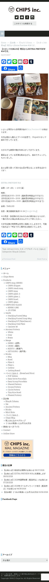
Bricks (8, 354)
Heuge (8, 340)
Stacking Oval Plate (16, 324)
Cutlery (11, 368)
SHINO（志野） (14, 343)
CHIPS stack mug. (15, 288)
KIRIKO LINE (13, 307)
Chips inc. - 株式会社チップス (24, 9)
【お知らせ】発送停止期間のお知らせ (18, 470)
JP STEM (12, 310)
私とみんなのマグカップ (16, 420)
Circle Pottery (14, 389)
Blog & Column (19, 251)
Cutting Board (14, 370)
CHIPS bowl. (13, 299)
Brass (10, 337)
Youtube (22, 17)
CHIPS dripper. (14, 285)
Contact (6, 430)
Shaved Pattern (15, 384)
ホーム (6, 273)
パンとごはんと (39, 249)
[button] (2, 34)
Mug (10, 357)
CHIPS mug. (13, 291)
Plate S (11, 362)
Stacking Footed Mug (17, 315)
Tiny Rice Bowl (14, 392)
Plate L (11, 365)
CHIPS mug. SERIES (14, 283)
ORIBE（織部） (14, 346)
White (10, 332)
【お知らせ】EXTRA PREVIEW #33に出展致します (24, 473)
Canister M (13, 326)
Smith (8, 313)
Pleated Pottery (14, 395)
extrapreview (13, 249)
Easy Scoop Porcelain (17, 381)
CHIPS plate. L (14, 296)
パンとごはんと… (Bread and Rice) (20, 373)
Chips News (8, 276)
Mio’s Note (10, 412)
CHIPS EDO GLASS (14, 304)
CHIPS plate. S (14, 294)
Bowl (10, 359)
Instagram (32, 17)
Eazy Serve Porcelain (17, 378)
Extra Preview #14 (34, 129)
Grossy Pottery (14, 387)
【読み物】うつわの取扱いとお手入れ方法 (20, 492)
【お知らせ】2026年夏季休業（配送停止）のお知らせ (25, 479)
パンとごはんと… (12, 415)
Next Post (41, 259)
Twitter (17, 17)
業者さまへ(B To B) (11, 426)
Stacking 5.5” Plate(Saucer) (19, 321)
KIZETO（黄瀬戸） (16, 348)
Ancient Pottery (13, 329)
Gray (10, 335)
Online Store (9, 433)
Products (7, 280)
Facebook (27, 17)
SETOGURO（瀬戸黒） (17, 351)
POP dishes (13, 376)
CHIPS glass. (13, 302)
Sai (7, 404)
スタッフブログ (25, 249)
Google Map (31, 211)
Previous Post (9, 259)
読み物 (6, 398)
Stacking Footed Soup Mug (20, 318)
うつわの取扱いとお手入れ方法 (18, 423)
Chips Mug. (10, 417)
